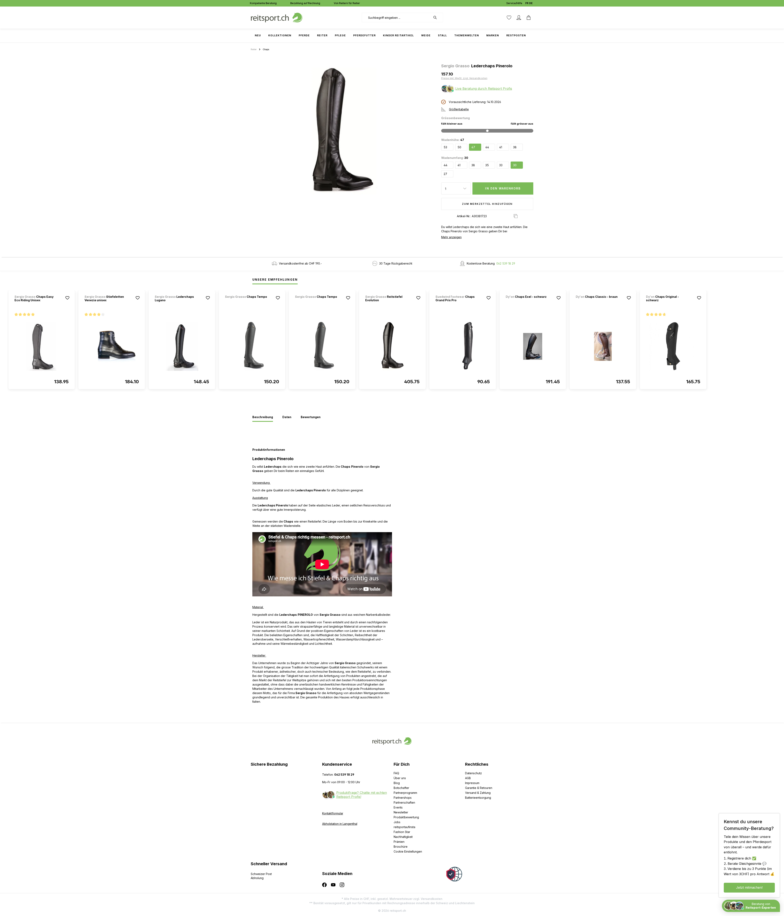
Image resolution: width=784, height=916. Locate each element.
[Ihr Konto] (519, 17)
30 (515, 165)
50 (459, 147)
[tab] (262, 417)
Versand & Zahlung (478, 792)
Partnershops (403, 797)
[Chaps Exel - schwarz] (527, 302)
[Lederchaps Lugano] (182, 346)
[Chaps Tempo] (246, 302)
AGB (468, 778)
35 (487, 165)
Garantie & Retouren (478, 788)
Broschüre (401, 846)
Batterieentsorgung (478, 797)
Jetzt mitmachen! (749, 887)
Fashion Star (402, 832)
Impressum (472, 783)
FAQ (396, 773)
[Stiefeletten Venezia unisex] (112, 346)
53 (445, 147)
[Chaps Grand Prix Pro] (462, 346)
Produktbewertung (406, 817)
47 (473, 147)
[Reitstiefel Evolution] (392, 346)
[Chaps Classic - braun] (597, 302)
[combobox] (396, 17)
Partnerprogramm (405, 792)
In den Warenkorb (503, 188)
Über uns (400, 778)
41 (500, 147)
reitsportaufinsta (404, 827)
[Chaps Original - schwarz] (673, 346)
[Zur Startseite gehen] (276, 17)
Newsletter (401, 812)
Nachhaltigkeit (403, 836)
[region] (344, 129)
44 (487, 147)
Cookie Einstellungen (408, 851)
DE (531, 3)
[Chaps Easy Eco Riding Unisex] (41, 346)
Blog (397, 783)
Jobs (397, 822)
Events (398, 807)
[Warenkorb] (528, 17)
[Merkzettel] (509, 17)
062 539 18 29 (505, 263)
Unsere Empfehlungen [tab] (275, 279)
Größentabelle (459, 109)
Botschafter (401, 788)
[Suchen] (437, 17)
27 (445, 174)
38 (515, 147)
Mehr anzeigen (451, 237)
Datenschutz (473, 773)
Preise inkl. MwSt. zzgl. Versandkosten (464, 78)
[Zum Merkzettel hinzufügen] (67, 298)
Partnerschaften (404, 802)
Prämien (399, 841)
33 (500, 165)
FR (526, 3)
